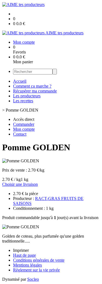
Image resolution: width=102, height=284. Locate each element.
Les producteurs (27, 96)
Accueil (19, 81)
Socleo (33, 279)
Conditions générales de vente (38, 260)
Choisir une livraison (20, 184)
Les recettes (23, 100)
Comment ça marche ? (32, 86)
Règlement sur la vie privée (36, 270)
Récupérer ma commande (35, 91)
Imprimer (21, 250)
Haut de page (24, 255)
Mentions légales (27, 265)
